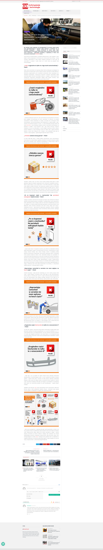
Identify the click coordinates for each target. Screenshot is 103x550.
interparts (29, 505)
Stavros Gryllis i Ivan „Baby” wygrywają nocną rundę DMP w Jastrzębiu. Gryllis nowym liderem (42, 1)
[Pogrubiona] (27, 491)
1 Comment (39, 42)
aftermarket (28, 125)
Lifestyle (61, 10)
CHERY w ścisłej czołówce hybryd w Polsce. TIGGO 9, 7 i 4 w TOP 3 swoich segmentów (55, 469)
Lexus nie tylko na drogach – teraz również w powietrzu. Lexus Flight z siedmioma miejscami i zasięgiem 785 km (74, 107)
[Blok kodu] (38, 491)
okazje (37, 436)
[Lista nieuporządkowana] (35, 491)
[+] (42, 491)
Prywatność (65, 128)
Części (26, 65)
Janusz (26, 42)
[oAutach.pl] (31, 6)
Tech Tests (53, 10)
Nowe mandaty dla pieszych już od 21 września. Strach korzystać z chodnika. (54, 543)
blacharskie (38, 325)
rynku (36, 387)
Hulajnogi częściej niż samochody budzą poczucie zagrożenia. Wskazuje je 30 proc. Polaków (74, 57)
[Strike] (32, 491)
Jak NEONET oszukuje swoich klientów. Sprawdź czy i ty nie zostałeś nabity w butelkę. (53, 537)
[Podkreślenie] (30, 491)
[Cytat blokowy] (36, 491)
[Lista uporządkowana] (33, 491)
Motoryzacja (26, 10)
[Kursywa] (29, 491)
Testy (68, 51)
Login (59, 484)
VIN (34, 248)
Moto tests (44, 10)
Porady (67, 10)
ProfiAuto (37, 53)
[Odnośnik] (39, 491)
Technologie (35, 10)
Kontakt (64, 130)
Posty (65, 51)
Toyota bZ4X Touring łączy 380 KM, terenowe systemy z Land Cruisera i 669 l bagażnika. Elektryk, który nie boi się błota (74, 99)
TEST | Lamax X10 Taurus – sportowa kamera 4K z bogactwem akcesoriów (54, 531)
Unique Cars (26, 13)
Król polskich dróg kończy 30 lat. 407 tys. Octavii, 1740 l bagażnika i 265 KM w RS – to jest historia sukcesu (74, 84)
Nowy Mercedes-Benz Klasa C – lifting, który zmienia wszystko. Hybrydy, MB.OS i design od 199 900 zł (41, 470)
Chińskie (27, 135)
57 (59, 528)
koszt (25, 270)
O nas (64, 126)
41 (59, 541)
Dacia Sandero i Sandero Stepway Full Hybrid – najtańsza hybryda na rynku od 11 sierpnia (74, 113)
